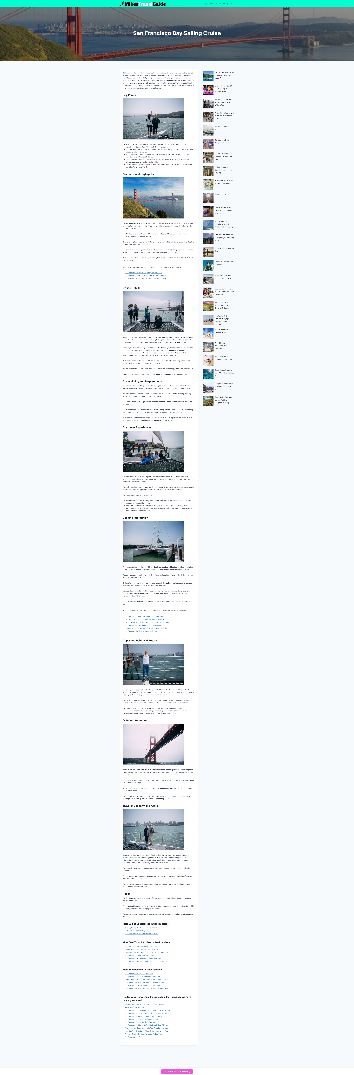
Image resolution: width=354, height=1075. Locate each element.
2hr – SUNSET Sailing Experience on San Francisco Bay (145, 619)
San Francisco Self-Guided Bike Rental (139, 974)
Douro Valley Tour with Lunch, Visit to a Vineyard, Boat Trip (223, 400)
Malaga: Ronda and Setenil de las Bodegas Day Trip (223, 170)
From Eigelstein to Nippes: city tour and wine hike (222, 346)
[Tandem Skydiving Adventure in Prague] (208, 144)
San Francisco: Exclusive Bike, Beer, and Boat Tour (143, 273)
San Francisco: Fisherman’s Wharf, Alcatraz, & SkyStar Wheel (147, 1010)
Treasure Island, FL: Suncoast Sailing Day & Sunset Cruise (146, 628)
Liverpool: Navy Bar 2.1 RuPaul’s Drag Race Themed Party (223, 88)
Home (218, 4)
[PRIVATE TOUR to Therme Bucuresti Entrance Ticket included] (208, 306)
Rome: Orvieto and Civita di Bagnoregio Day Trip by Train (224, 237)
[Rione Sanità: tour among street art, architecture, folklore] (208, 117)
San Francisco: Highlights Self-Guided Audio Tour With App (147, 1025)
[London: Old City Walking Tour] (208, 252)
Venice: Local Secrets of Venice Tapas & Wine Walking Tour (224, 102)
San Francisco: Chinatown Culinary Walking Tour (142, 985)
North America (169, 37)
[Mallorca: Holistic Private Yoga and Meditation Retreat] (208, 184)
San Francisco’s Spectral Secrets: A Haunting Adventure (145, 1016)
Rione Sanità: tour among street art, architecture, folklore (224, 116)
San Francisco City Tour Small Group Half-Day (142, 1019)
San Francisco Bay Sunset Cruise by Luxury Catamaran (145, 625)
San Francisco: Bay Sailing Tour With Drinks (141, 631)
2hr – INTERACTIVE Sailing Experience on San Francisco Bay (147, 622)
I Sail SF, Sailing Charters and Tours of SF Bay (142, 928)
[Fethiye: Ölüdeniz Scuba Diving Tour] (208, 265)
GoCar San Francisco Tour (134, 1007)
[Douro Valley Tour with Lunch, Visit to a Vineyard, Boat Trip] (208, 401)
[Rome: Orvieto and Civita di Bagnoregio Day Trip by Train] (208, 238)
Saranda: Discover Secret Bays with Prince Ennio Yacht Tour (224, 75)
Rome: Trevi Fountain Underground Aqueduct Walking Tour (224, 210)
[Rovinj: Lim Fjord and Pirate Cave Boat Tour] (208, 279)
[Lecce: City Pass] (208, 198)
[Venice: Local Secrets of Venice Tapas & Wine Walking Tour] (208, 103)
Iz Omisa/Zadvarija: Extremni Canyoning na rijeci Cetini (223, 156)
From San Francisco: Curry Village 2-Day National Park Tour (147, 1031)
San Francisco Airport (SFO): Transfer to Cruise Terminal (145, 276)
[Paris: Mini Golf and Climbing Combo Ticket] (208, 360)
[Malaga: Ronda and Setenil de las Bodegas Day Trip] (208, 171)
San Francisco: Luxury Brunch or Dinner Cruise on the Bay (146, 958)
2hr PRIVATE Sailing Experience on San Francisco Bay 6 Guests (148, 952)
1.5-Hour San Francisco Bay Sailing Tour (139, 931)
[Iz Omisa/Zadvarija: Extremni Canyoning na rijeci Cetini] (208, 157)
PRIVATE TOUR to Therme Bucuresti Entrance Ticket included (224, 305)
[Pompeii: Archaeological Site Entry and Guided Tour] (208, 387)
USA (205, 37)
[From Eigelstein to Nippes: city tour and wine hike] (208, 347)
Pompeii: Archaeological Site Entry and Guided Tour (224, 386)
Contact (212, 4)
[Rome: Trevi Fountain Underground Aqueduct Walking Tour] (208, 211)
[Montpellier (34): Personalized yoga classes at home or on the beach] (208, 320)
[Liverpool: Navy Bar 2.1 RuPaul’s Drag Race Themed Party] (208, 90)
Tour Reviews (197, 37)
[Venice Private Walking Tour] (208, 130)
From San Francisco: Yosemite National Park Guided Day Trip (147, 988)
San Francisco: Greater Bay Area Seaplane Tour (142, 977)
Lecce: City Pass (221, 194)
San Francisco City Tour (133, 1037)
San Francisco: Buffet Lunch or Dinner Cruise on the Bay (145, 279)
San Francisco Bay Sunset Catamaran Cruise (141, 934)
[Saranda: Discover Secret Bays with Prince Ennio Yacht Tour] (208, 76)
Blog (205, 4)
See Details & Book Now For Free (176, 1071)
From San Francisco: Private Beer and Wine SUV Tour (144, 982)
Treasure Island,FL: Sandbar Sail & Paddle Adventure (144, 1004)
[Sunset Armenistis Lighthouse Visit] (208, 333)
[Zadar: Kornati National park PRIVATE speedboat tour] (208, 374)
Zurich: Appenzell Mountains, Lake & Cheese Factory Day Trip (224, 224)
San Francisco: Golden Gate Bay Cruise (139, 955)
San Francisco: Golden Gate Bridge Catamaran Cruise (144, 616)
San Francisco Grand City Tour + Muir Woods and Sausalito (146, 1013)
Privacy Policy (228, 4)
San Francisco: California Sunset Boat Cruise (141, 946)
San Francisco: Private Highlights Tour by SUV (142, 1022)
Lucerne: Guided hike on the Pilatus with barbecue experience (224, 291)
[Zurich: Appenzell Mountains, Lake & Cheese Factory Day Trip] (208, 225)
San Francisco (187, 37)
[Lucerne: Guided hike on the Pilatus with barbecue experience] (208, 293)
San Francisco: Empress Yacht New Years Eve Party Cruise (146, 961)
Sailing (177, 37)
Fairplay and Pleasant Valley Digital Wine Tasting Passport (146, 979)
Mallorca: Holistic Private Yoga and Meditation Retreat (224, 183)
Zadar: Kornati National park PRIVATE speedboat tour (224, 373)
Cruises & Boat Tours (155, 37)
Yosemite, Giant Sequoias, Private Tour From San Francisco (147, 1028)
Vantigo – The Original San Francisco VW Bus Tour (143, 1034)
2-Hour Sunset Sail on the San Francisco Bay (141, 949)
